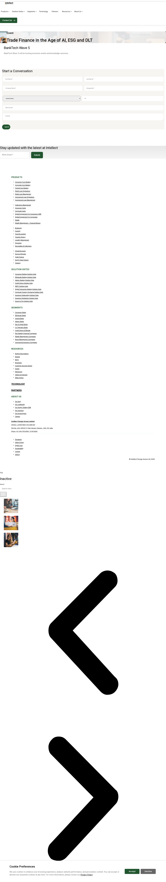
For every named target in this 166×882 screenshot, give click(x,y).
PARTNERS (16, 390)
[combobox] (17, 488)
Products (4, 11)
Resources (66, 11)
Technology (43, 11)
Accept (132, 871)
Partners (55, 11)
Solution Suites (17, 11)
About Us (77, 11)
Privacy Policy (87, 875)
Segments (31, 11)
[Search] (3, 494)
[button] (83, 633)
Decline (148, 871)
